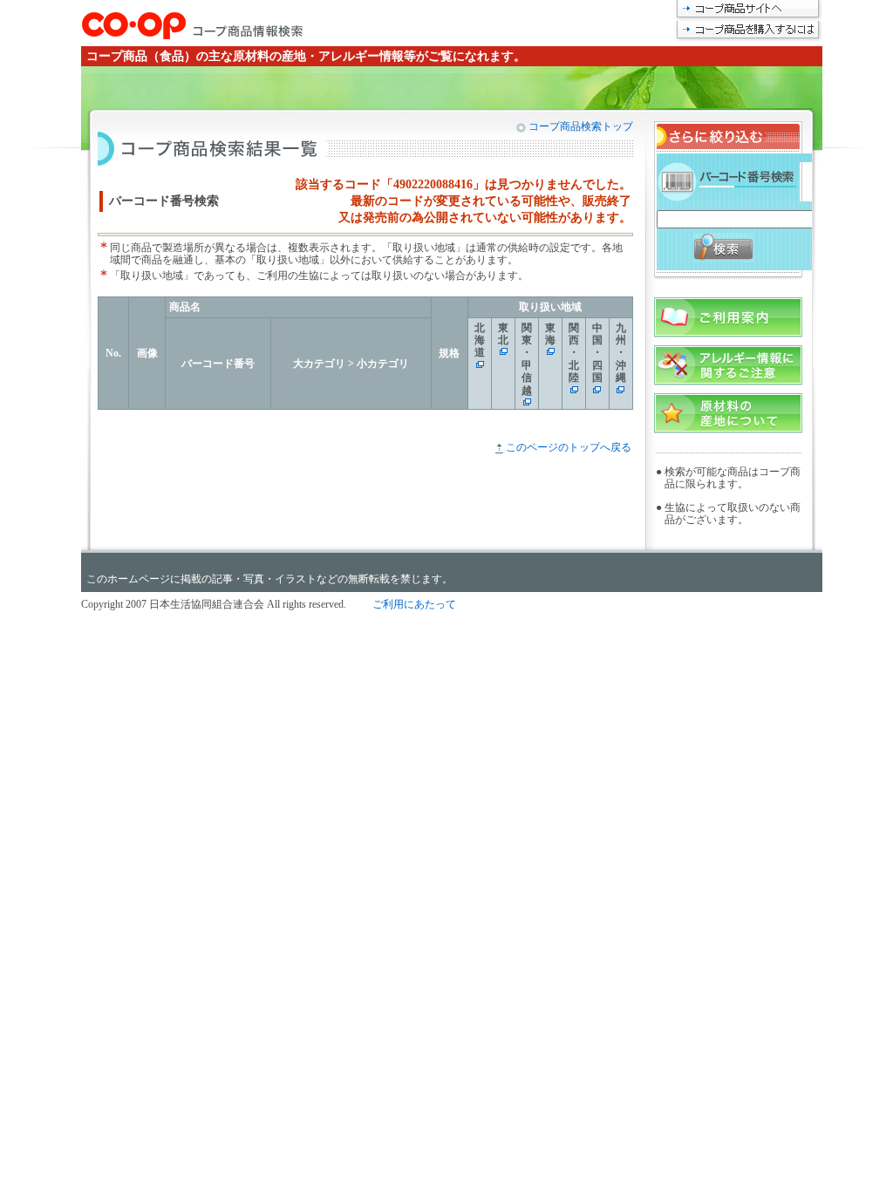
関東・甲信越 (526, 359)
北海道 (479, 340)
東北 (503, 334)
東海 (550, 334)
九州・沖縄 (621, 353)
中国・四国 (597, 353)
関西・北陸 (574, 353)
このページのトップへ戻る (568, 447)
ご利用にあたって (414, 604)
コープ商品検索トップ (579, 126)
